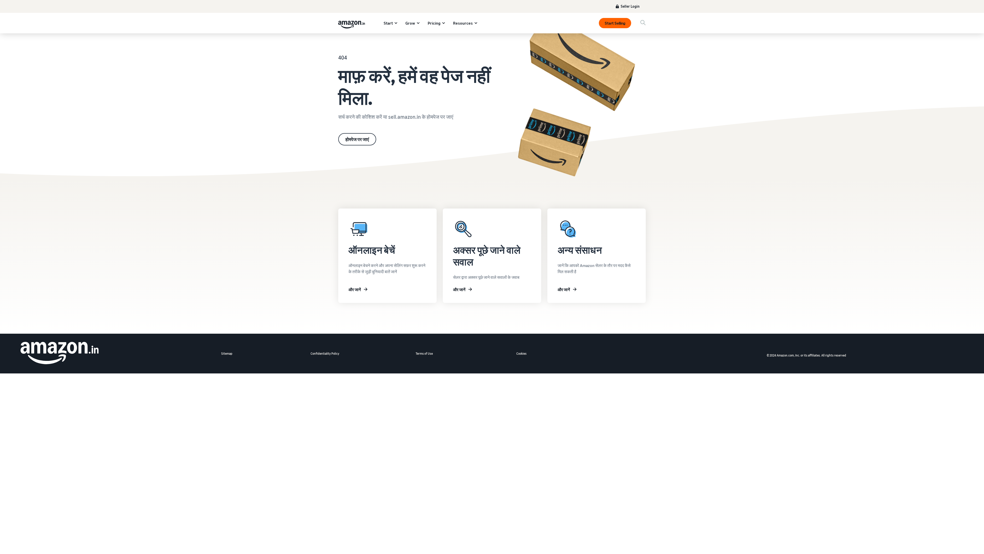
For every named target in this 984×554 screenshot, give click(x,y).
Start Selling (615, 23)
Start (388, 23)
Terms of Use (424, 353)
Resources (463, 23)
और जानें (354, 289)
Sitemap (226, 353)
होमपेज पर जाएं (357, 139)
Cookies (521, 353)
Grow (410, 23)
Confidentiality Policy (325, 353)
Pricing (434, 23)
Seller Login (630, 6)
